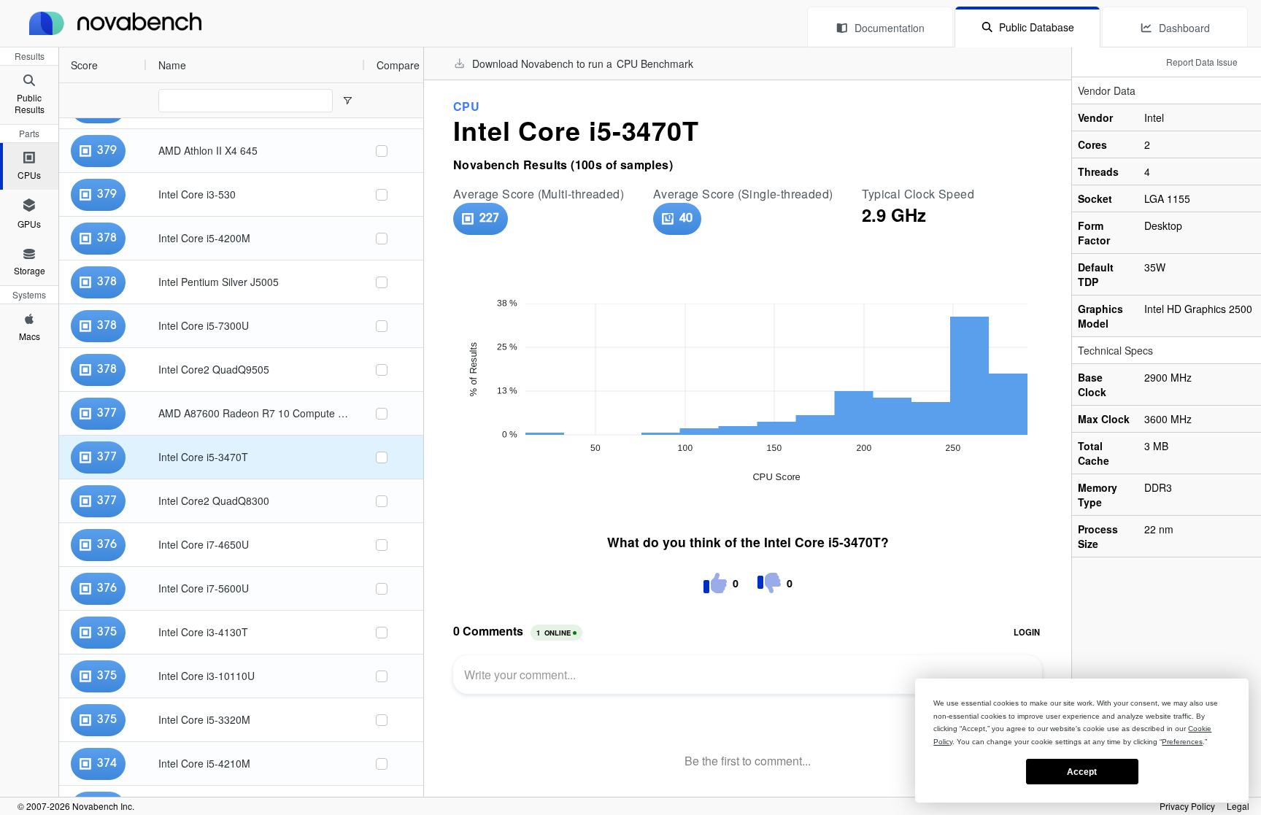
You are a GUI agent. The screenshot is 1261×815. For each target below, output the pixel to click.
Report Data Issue (1202, 61)
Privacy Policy (1187, 806)
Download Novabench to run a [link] (582, 63)
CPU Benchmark (655, 63)
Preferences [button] (1182, 742)
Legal (1238, 806)
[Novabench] (115, 23)
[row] (212, 64)
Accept (1082, 772)
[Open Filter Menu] (347, 101)
